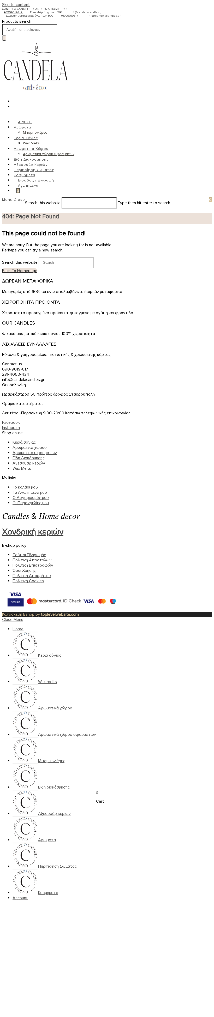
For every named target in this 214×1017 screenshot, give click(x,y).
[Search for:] (203, 199)
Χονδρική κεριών (32, 532)
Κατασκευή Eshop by (40, 614)
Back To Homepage (19, 270)
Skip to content (16, 4)
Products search (16, 21)
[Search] (4, 38)
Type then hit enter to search (144, 202)
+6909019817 (13, 12)
